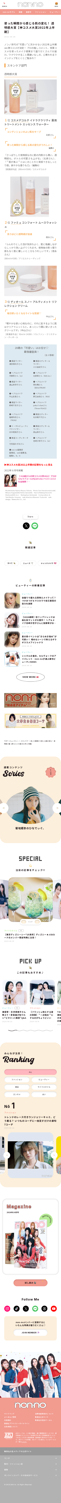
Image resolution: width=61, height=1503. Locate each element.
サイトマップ (9, 1414)
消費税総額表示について (44, 1414)
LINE (34, 525)
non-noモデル (9, 12)
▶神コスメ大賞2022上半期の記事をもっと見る (28, 464)
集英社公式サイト (42, 1417)
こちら (24, 1442)
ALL (30, 1072)
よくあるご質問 (10, 1417)
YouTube (54, 1309)
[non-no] (30, 4)
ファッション (40, 12)
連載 (20, 12)
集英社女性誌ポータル (43, 1420)
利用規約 (7, 1420)
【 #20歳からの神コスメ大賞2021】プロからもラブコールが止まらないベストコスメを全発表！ (37, 479)
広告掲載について (11, 1426)
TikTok (17, 1309)
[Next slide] (37, 922)
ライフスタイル (44, 1087)
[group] (30, 1155)
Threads (44, 1309)
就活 (17, 1087)
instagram (7, 1309)
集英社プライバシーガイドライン (17, 1423)
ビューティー (55, 12)
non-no (30, 1405)
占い (44, 1094)
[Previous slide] (23, 922)
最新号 (28, 12)
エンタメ (17, 1094)
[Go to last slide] (6, 1155)
